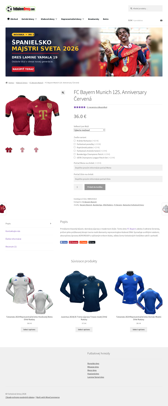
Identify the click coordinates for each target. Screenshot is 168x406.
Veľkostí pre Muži (81, 126)
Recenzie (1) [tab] (11, 246)
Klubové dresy (47, 19)
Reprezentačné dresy (71, 19)
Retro (106, 19)
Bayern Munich (86, 205)
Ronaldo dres (93, 363)
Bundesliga (97, 205)
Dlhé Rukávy (108, 205)
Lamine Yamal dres (95, 377)
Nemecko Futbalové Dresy (133, 205)
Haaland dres (93, 373)
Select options (29, 329)
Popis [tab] (8, 223)
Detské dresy (28, 19)
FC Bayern (118, 205)
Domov (11, 82)
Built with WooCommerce (48, 397)
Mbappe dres (93, 367)
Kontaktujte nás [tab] (13, 231)
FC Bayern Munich (36, 82)
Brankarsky (93, 19)
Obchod (14, 19)
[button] (63, 93)
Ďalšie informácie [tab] (13, 239)
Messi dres (92, 370)
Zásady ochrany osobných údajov (20, 397)
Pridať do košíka (94, 187)
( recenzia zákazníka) (97, 107)
